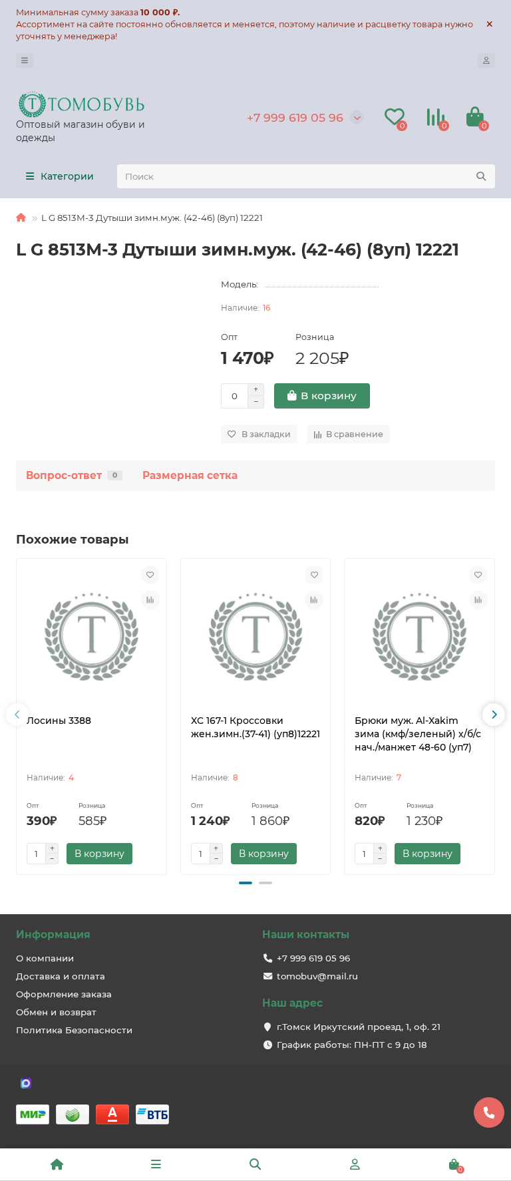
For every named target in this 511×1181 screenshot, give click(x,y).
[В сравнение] (150, 600)
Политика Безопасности (74, 1030)
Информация (53, 934)
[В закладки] (150, 575)
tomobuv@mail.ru (317, 976)
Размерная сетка (190, 475)
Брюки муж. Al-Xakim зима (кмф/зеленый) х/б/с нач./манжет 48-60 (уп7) (418, 734)
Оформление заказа (64, 994)
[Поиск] (481, 176)
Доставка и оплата (60, 976)
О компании (45, 958)
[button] (245, 883)
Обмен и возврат (56, 1012)
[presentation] (17, 714)
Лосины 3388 (59, 721)
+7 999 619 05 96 (295, 117)
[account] (486, 60)
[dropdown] (24, 60)
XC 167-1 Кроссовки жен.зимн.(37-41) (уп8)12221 (255, 727)
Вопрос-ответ (71, 475)
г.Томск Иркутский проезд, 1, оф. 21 (358, 1026)
